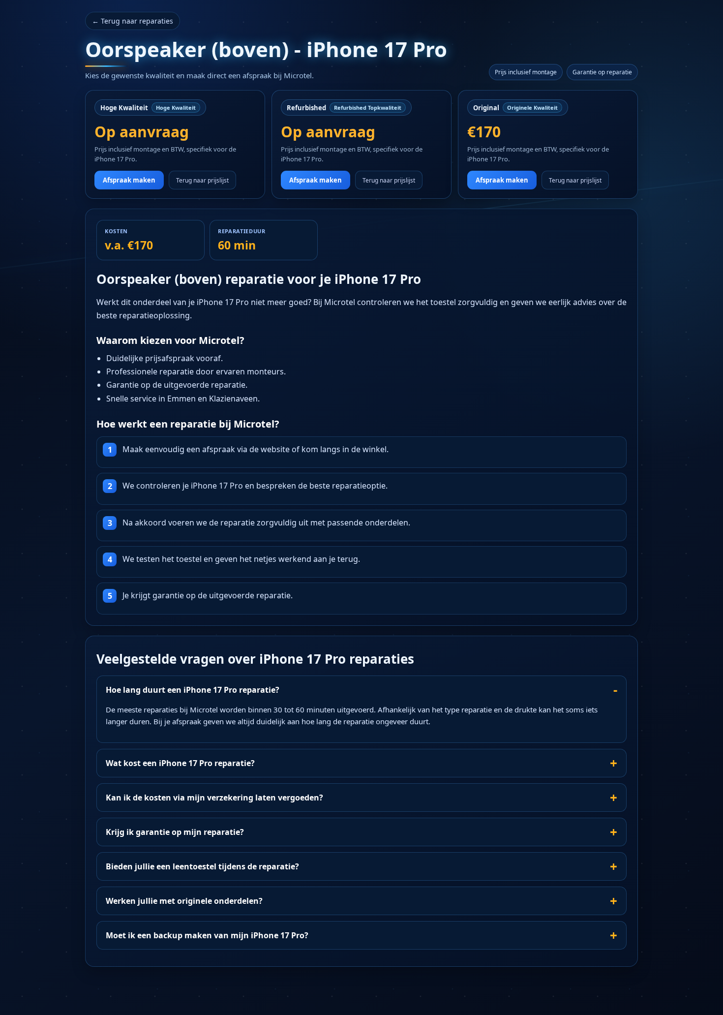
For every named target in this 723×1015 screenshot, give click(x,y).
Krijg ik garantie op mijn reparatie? (175, 832)
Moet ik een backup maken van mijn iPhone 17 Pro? (207, 935)
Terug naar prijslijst (202, 180)
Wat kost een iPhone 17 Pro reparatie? (180, 763)
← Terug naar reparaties (132, 21)
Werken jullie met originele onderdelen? (184, 900)
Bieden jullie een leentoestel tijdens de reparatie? (202, 866)
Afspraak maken (129, 180)
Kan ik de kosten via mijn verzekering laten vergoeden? (214, 797)
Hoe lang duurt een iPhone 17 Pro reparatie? (192, 689)
